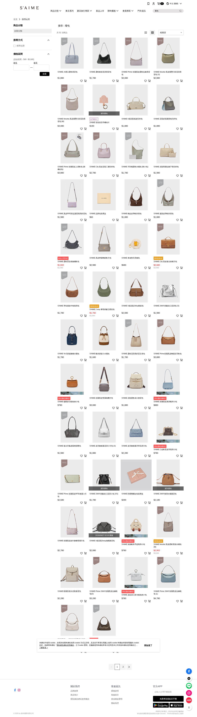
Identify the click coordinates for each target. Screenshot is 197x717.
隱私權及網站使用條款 (80, 699)
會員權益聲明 (116, 699)
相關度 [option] (163, 32)
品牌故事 (74, 691)
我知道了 (148, 645)
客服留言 (115, 695)
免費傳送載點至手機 (168, 699)
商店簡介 (74, 695)
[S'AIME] (29, 7)
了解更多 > (43, 648)
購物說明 (115, 691)
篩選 (44, 74)
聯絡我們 (115, 703)
